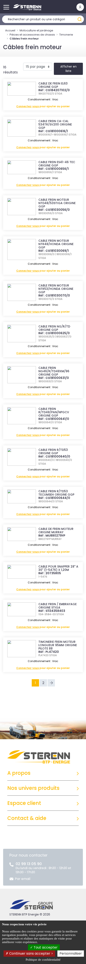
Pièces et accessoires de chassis (32, 35)
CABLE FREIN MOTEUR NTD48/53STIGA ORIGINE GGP (57, 203)
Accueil (10, 30)
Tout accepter (45, 947)
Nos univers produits (33, 788)
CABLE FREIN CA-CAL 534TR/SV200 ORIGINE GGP (55, 124)
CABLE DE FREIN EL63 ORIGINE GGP (53, 85)
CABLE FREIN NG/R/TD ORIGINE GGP (54, 328)
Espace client (24, 803)
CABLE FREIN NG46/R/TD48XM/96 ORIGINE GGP (53, 371)
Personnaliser (70, 953)
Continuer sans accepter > (30, 953)
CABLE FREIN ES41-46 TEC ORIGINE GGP (56, 163)
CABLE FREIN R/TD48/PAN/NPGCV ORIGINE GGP (53, 412)
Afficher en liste (68, 68)
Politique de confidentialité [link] (43, 959)
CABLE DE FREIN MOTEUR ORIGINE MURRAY (55, 530)
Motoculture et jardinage (36, 30)
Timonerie (66, 35)
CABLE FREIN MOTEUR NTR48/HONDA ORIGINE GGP (55, 244)
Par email (22, 878)
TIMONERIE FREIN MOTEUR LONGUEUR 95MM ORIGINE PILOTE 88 (57, 645)
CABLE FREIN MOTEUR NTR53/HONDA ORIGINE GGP (55, 288)
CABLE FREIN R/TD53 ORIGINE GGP (53, 451)
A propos (18, 773)
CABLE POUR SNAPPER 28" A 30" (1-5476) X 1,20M (58, 568)
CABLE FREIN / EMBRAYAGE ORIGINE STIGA (57, 606)
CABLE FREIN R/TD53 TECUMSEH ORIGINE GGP (56, 493)
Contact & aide (26, 818)
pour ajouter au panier (43, 106)
